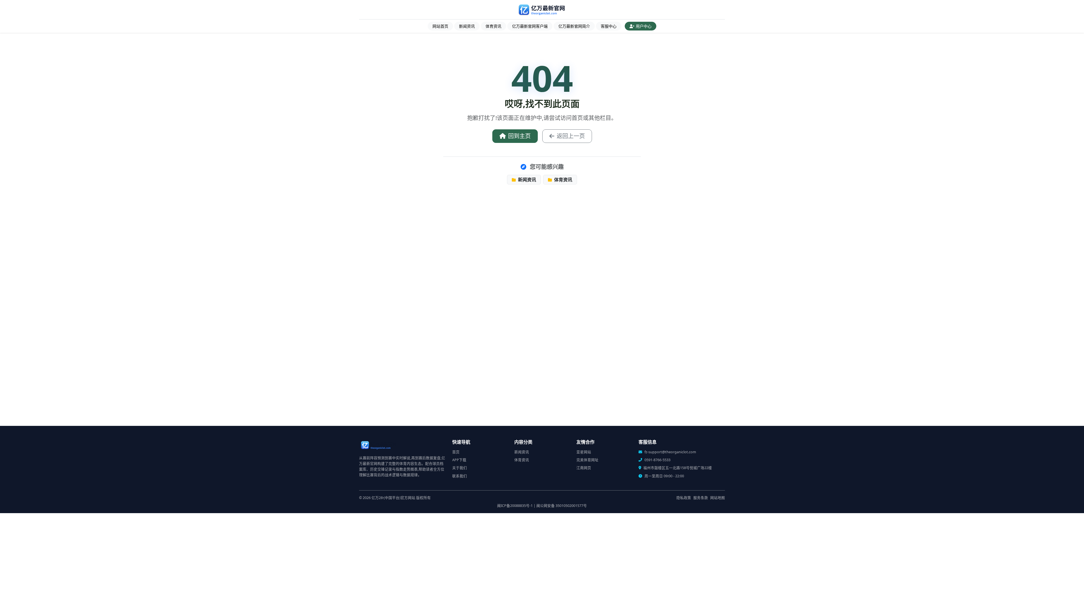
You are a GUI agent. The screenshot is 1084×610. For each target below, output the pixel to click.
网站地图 (717, 497)
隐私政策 (683, 497)
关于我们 (459, 467)
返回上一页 (571, 136)
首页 (456, 452)
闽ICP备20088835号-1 (515, 505)
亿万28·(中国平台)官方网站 (393, 497)
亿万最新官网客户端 (530, 26)
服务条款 (700, 497)
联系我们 (459, 476)
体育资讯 (493, 26)
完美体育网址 (587, 459)
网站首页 (440, 26)
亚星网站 (583, 452)
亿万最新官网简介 (574, 26)
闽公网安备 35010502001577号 (561, 505)
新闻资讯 (467, 26)
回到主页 (519, 136)
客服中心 (609, 26)
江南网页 (583, 467)
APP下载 (459, 459)
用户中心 (644, 26)
